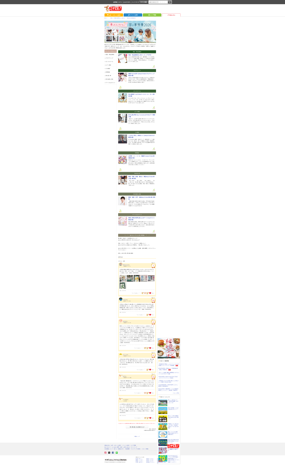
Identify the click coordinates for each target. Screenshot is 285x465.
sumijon (124, 299)
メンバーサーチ (135, 2)
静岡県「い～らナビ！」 (172, 461)
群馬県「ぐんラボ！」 (140, 461)
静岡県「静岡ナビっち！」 (162, 458)
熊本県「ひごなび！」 (150, 458)
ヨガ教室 (108, 68)
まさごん (124, 354)
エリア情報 (153, 15)
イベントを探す (134, 15)
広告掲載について (108, 448)
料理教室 (108, 72)
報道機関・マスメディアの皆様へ (133, 448)
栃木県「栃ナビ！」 (139, 458)
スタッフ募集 (145, 448)
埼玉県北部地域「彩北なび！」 (161, 463)
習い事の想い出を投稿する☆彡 (137, 427)
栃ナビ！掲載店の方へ (119, 448)
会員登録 (115, 2)
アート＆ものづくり (110, 82)
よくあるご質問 (115, 447)
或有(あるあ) (125, 264)
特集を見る (172, 15)
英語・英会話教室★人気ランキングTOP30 (139, 55)
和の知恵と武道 (109, 79)
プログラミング (109, 58)
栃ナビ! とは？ (173, 449)
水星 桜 (124, 321)
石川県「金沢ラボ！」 (140, 462)
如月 (124, 376)
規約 (121, 447)
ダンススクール (109, 61)
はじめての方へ (127, 2)
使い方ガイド (107, 447)
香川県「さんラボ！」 (150, 461)
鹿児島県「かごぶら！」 (150, 462)
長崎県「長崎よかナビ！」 (173, 458)
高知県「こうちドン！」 (172, 462)
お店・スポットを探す (115, 15)
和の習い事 (108, 75)
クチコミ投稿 (143, 2)
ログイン (120, 2)
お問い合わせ (126, 447)
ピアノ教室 (108, 65)
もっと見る (176, 393)
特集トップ (137, 436)
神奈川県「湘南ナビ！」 (161, 461)
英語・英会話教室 (110, 54)
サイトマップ (134, 447)
